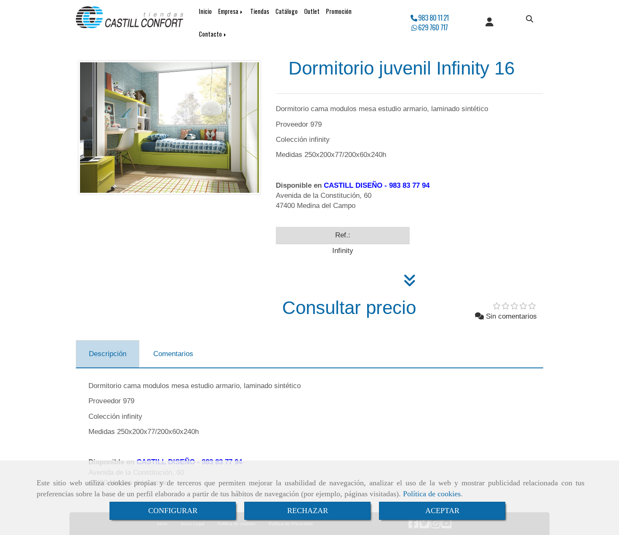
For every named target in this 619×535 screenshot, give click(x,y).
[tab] (107, 354)
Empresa (229, 11)
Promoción (339, 11)
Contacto (211, 33)
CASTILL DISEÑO (353, 185)
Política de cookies (432, 494)
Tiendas (259, 11)
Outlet (312, 11)
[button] (489, 23)
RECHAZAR (307, 510)
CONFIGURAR (172, 510)
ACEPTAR (442, 510)
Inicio (205, 11)
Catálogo (286, 11)
